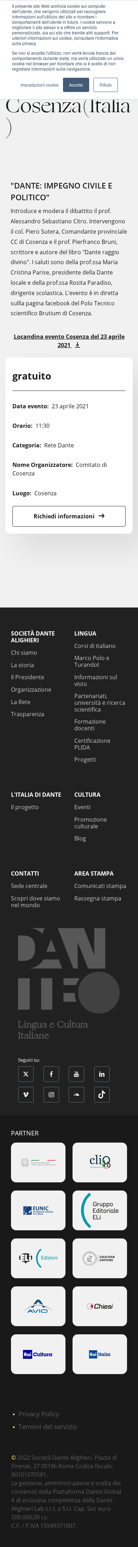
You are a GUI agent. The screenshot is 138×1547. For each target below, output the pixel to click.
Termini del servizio (47, 1426)
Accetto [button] (76, 85)
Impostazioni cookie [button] (40, 85)
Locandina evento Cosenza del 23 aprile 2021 (69, 341)
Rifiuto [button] (105, 85)
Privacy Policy (38, 1414)
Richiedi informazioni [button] (65, 516)
